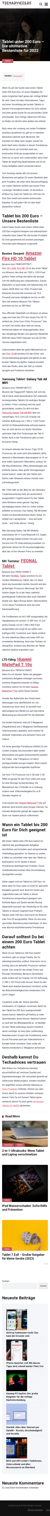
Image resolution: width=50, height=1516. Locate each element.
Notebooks (8, 1145)
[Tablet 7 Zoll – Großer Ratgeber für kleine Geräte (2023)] (25, 1235)
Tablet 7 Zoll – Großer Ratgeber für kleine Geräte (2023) (23, 1256)
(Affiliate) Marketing (35, 1510)
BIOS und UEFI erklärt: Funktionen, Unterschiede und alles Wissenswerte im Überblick (24, 1464)
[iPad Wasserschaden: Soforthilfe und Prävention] (25, 1183)
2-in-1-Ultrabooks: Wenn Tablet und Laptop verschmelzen (23, 1152)
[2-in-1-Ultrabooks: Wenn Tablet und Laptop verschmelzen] (25, 1134)
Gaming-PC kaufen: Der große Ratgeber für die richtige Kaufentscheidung (22, 1396)
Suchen (5, 1281)
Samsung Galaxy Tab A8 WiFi (17, 412)
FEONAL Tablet (18, 576)
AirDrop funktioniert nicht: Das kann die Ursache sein (22, 1334)
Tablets (7, 61)
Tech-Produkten (10, 1089)
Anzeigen (17, 76)
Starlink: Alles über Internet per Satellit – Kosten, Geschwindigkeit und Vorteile (24, 1430)
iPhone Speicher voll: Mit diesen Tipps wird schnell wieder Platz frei (24, 1365)
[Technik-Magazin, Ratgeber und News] (16, 3)
